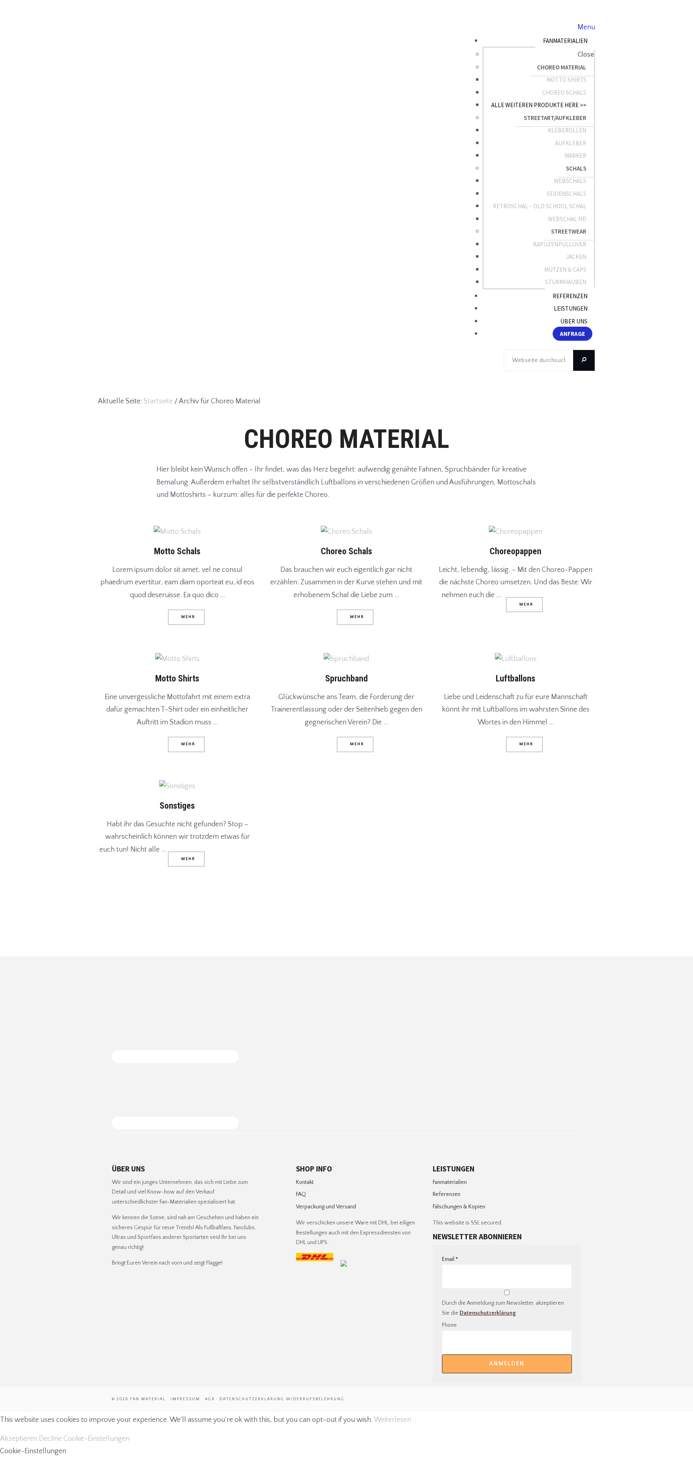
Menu (586, 27)
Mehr (188, 617)
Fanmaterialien (450, 1182)
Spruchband (346, 678)
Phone (449, 1325)
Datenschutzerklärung (488, 1313)
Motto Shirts (177, 678)
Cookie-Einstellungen (96, 1439)
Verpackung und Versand (326, 1207)
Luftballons (515, 678)
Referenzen (446, 1194)
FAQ (301, 1194)
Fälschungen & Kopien (459, 1207)
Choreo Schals (346, 551)
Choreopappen (515, 551)
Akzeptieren (18, 1439)
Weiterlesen (392, 1420)
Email (450, 1259)
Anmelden (507, 1363)
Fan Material (139, 40)
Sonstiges (177, 806)
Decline (50, 1439)
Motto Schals (177, 551)
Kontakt (305, 1182)
